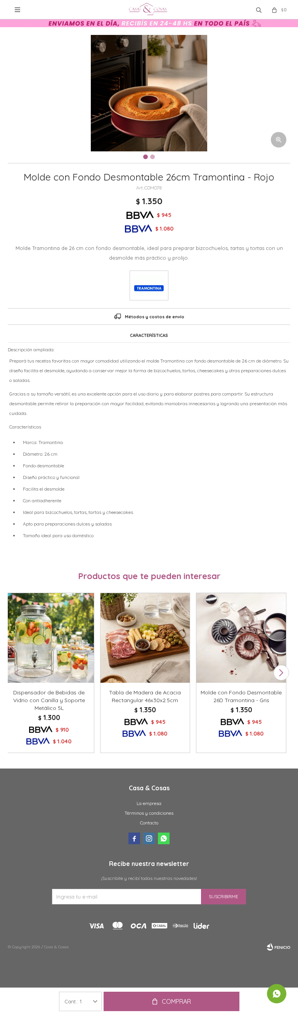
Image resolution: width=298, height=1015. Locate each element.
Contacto (149, 823)
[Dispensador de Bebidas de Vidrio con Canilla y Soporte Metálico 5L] (49, 638)
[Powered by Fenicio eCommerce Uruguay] (278, 947)
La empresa (149, 803)
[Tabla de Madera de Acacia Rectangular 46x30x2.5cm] (145, 638)
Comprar (176, 1001)
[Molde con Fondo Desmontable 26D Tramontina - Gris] (241, 638)
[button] (281, 672)
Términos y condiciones (149, 813)
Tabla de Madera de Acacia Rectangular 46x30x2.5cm (145, 696)
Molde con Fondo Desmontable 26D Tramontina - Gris (241, 696)
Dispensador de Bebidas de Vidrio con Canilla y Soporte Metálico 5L (49, 700)
